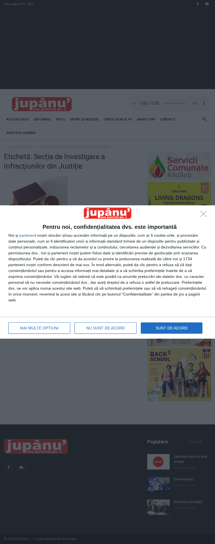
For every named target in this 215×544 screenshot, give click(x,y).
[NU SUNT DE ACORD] (204, 215)
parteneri (27, 235)
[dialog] (107, 271)
